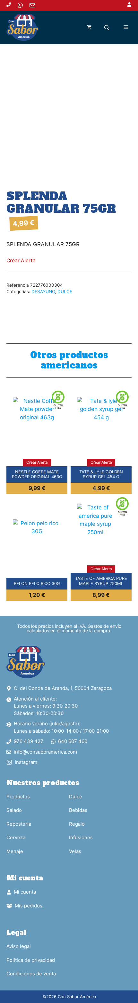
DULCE (64, 291)
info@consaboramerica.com (45, 752)
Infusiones (81, 837)
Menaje (14, 851)
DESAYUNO (43, 291)
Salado (14, 810)
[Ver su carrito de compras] (89, 27)
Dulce (75, 797)
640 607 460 (72, 741)
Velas (75, 851)
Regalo (77, 824)
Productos (18, 797)
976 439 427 (28, 741)
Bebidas (78, 810)
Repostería (18, 824)
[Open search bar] (107, 27)
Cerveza (15, 837)
